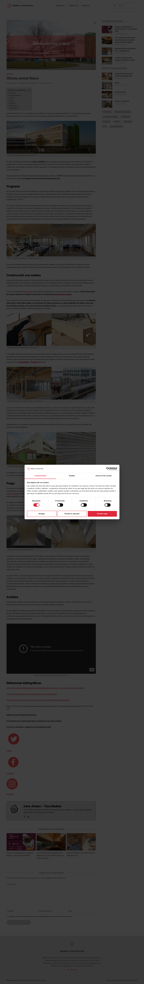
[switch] (60, 505)
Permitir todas (102, 514)
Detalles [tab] (72, 476)
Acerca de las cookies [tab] (104, 476)
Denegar (42, 514)
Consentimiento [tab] (40, 476)
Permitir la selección (72, 514)
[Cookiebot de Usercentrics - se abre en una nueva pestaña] (108, 468)
